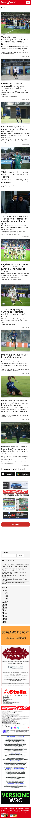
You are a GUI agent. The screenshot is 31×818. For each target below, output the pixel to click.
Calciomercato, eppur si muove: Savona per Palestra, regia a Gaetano (15, 128)
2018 (5, 613)
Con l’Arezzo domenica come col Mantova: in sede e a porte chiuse (15, 563)
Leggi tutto (25, 56)
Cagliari (5, 139)
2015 (5, 618)
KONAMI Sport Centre (18, 415)
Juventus (16, 185)
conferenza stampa (8, 231)
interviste (12, 232)
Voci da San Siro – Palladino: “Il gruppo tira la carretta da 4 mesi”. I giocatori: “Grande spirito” (15, 220)
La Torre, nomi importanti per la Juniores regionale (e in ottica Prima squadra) (14, 580)
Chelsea (6, 96)
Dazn (23, 231)
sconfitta (3, 186)
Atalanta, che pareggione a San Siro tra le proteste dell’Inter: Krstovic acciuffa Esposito (14, 313)
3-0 (5, 185)
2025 (5, 603)
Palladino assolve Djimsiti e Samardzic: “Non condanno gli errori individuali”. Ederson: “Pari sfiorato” (15, 450)
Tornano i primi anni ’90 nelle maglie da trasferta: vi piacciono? (14, 566)
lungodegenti (7, 370)
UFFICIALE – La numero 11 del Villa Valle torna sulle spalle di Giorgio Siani (14, 576)
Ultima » (21, 469)
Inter (12, 52)
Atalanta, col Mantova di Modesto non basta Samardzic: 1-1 (14, 568)
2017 (5, 615)
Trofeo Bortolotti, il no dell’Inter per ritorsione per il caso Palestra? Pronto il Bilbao (14, 40)
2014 (5, 619)
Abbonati (15, 524)
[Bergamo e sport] (15, 635)
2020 (5, 610)
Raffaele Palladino (5, 234)
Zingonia (17, 370)
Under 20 (8, 186)
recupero (12, 370)
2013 (5, 621)
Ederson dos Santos (19, 461)
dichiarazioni (4, 232)
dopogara (13, 461)
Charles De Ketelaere (11, 369)
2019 (5, 612)
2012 (5, 622)
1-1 (5, 324)
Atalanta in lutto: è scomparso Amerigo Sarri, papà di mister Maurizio (14, 583)
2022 (5, 607)
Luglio (6, 592)
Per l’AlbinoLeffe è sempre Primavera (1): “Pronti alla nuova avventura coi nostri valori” (14, 573)
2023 (5, 606)
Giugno (7, 593)
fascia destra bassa (19, 139)
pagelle (19, 279)
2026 (5, 590)
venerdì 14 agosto (10, 53)
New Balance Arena (18, 52)
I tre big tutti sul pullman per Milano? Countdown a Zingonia (14, 357)
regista (5, 142)
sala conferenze (13, 234)
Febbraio (7, 599)
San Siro (19, 234)
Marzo (6, 598)
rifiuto (24, 52)
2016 (5, 616)
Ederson (6, 279)
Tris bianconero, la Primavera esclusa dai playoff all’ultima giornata (15, 174)
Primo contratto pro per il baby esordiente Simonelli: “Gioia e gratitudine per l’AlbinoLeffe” (14, 570)
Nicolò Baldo (26, 415)
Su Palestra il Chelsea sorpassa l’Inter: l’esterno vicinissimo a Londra (13, 86)
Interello (11, 415)
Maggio (7, 595)
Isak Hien (17, 232)
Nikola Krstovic (23, 232)
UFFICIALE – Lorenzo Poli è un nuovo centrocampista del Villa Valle (15, 564)
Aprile (6, 596)
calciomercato (11, 139)
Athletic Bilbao (7, 52)
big (5, 369)
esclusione (8, 185)
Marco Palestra (14, 96)
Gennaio (7, 601)
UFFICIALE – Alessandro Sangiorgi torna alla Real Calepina (13, 577)
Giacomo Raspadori (24, 369)
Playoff (19, 185)
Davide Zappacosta (17, 231)
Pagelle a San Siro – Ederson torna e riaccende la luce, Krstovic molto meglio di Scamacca (15, 267)
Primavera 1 (24, 185)
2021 (5, 609)
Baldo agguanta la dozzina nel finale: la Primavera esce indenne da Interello (14, 403)
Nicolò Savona (18, 140)
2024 (5, 604)
